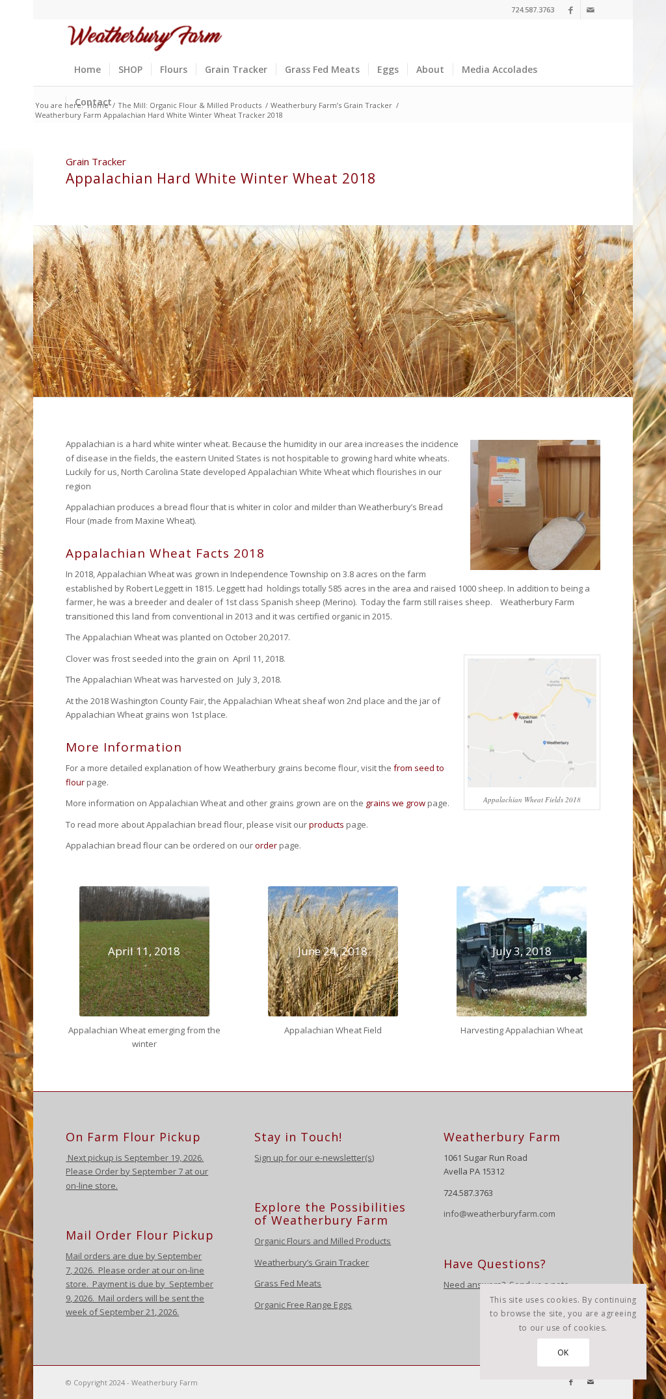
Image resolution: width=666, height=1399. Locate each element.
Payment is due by (128, 1284)
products (326, 824)
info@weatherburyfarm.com (499, 1213)
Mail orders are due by (111, 1256)
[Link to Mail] (590, 10)
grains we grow (395, 803)
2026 (82, 1270)
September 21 (127, 1312)
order (266, 845)
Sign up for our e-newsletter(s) (314, 1157)
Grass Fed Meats (287, 1283)
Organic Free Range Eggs (303, 1305)
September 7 (157, 1171)
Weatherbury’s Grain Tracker (311, 1262)
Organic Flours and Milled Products (322, 1241)
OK (563, 1352)
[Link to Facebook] (570, 10)
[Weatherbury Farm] (145, 36)
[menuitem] (87, 69)
